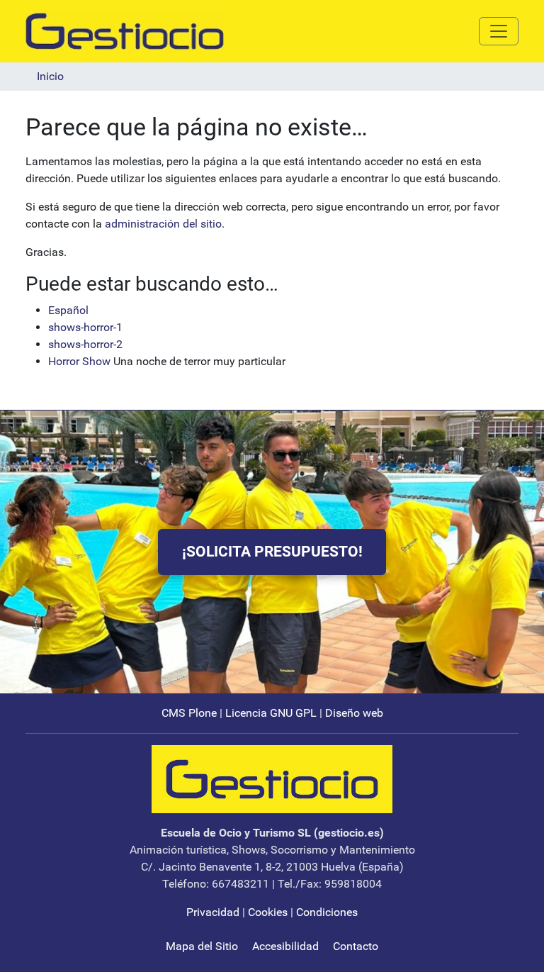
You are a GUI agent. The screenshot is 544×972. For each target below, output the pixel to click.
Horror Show (79, 361)
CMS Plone (189, 713)
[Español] (125, 30)
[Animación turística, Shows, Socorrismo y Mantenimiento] (272, 778)
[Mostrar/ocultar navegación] (498, 31)
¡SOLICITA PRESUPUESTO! (272, 551)
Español (68, 310)
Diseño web (354, 713)
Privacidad (212, 912)
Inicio (50, 76)
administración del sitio (163, 223)
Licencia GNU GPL (271, 713)
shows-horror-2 (85, 344)
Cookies (268, 912)
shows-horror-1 (85, 327)
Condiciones (327, 912)
